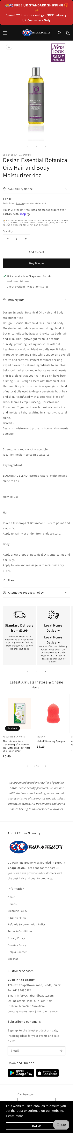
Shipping (20, 203)
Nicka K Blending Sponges (51, 741)
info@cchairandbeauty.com (35, 995)
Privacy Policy (16, 938)
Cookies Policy (17, 945)
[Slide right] (45, 146)
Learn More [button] (14, 1116)
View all (36, 687)
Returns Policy (17, 917)
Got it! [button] (36, 1126)
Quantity (8, 231)
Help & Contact (17, 952)
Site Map (13, 958)
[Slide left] (28, 146)
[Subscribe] (61, 1050)
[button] (5, 33)
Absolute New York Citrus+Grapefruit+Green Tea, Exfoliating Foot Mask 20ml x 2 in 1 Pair (17, 746)
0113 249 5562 (22, 990)
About (12, 897)
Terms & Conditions (20, 931)
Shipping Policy (17, 911)
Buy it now (36, 263)
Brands (12, 904)
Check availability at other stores (27, 286)
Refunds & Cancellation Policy (26, 924)
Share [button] (11, 580)
